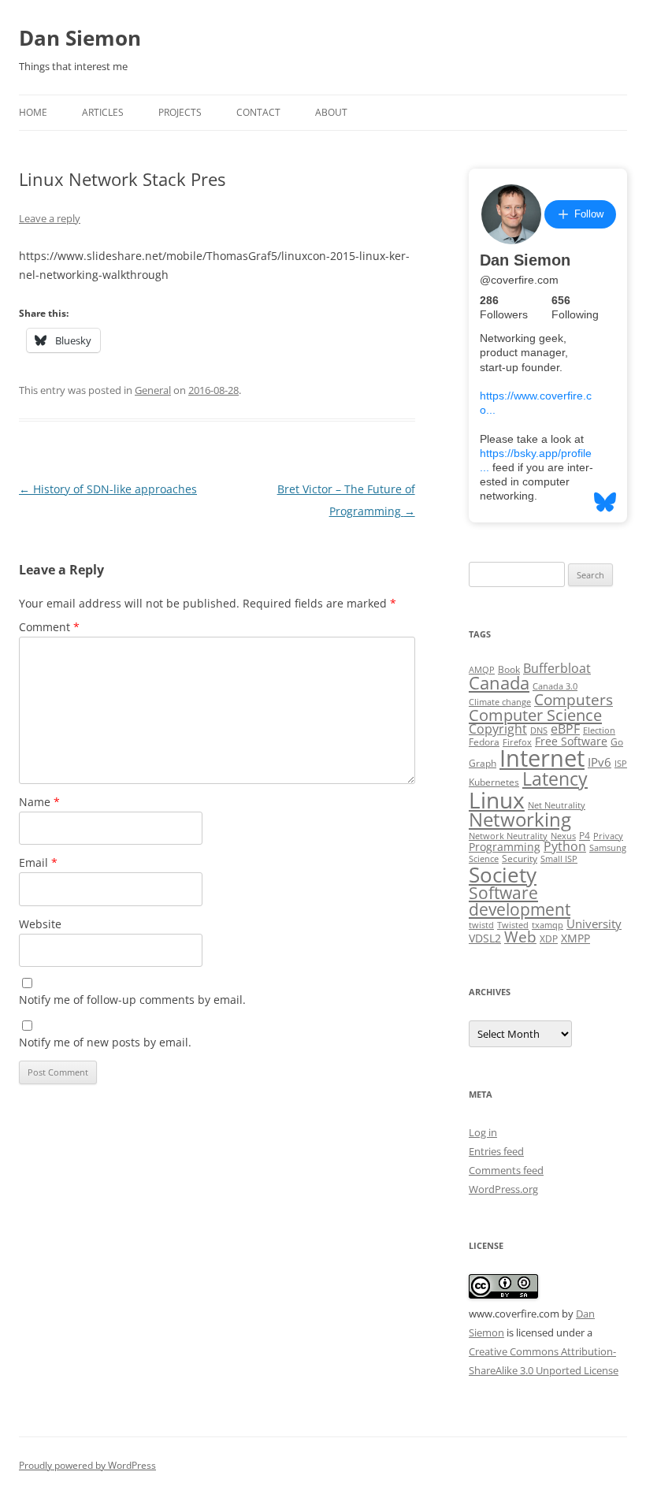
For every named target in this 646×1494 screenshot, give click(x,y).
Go (617, 742)
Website (40, 923)
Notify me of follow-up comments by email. (132, 999)
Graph (482, 763)
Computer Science (535, 715)
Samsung (607, 847)
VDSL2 (485, 938)
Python (565, 846)
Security (519, 858)
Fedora (484, 742)
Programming (504, 847)
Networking (520, 819)
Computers (573, 699)
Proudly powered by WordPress (87, 1465)
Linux (497, 800)
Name (39, 801)
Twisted (513, 925)
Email (38, 862)
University (594, 923)
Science (484, 858)
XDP (549, 939)
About (331, 112)
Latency (555, 779)
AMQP (482, 669)
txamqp (547, 925)
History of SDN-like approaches (108, 488)
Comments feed (506, 1170)
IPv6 (599, 762)
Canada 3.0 (555, 686)
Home (33, 112)
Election (599, 730)
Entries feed (496, 1151)
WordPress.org (503, 1189)
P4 (584, 835)
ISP (620, 763)
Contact (258, 112)
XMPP (575, 938)
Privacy (608, 836)
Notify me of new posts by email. (105, 1042)
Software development (519, 901)
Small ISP (558, 858)
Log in (483, 1132)
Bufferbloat (557, 668)
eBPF (565, 729)
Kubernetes (494, 782)
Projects (180, 112)
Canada (499, 682)
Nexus (563, 836)
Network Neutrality (508, 836)
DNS (539, 730)
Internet (542, 758)
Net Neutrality (556, 805)
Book (509, 669)
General (153, 390)
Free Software (571, 741)
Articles (103, 112)
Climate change (500, 702)
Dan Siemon (80, 38)
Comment (49, 626)
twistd (481, 925)
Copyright (498, 729)
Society (502, 874)
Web (520, 937)
